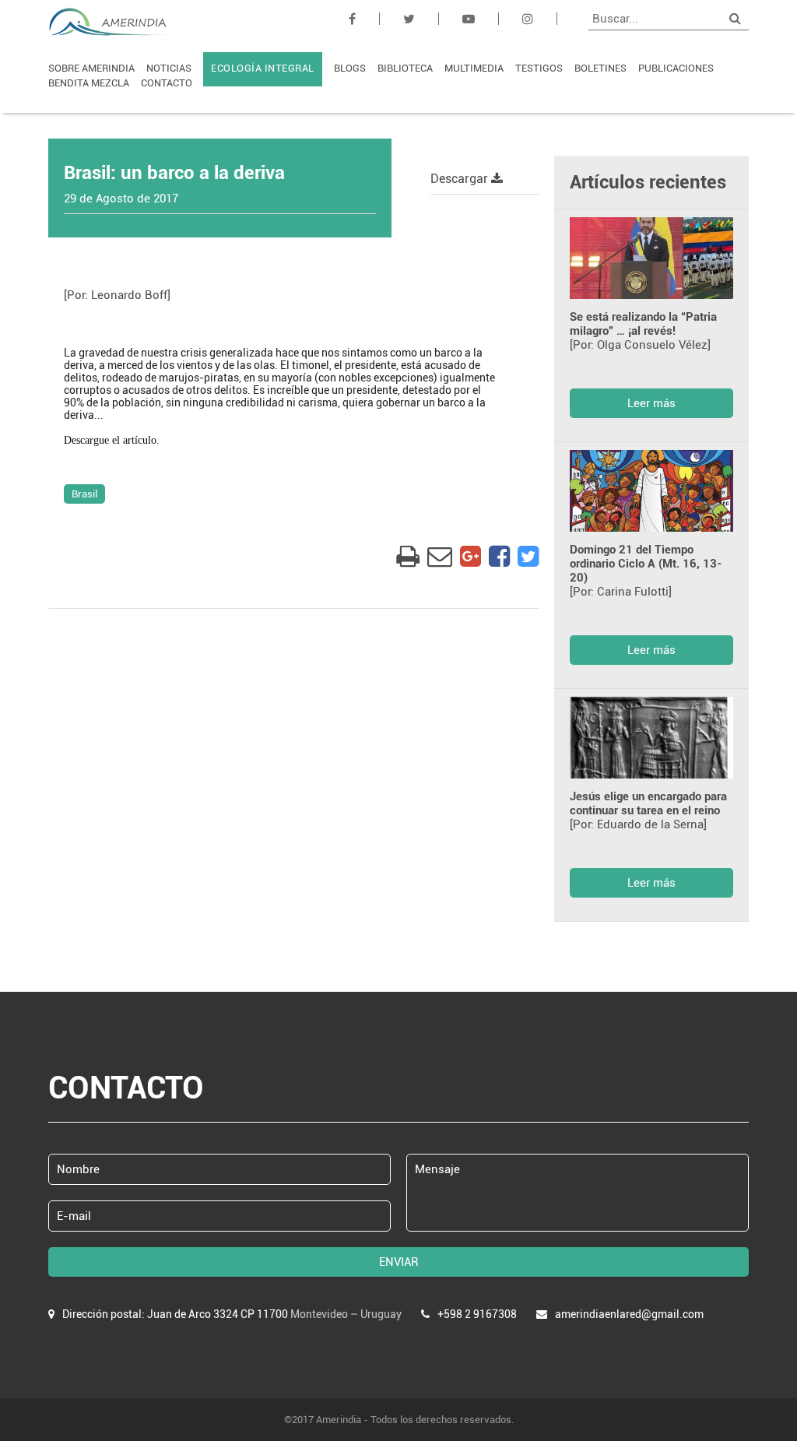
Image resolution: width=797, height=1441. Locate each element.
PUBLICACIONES (676, 68)
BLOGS (350, 68)
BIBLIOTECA (405, 68)
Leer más (651, 403)
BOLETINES (600, 68)
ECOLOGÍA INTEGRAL (262, 68)
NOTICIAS (168, 68)
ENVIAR (399, 1262)
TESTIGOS (539, 68)
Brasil (84, 494)
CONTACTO (166, 83)
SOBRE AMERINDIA (91, 68)
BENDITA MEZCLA (88, 83)
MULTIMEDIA (474, 68)
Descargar (460, 178)
